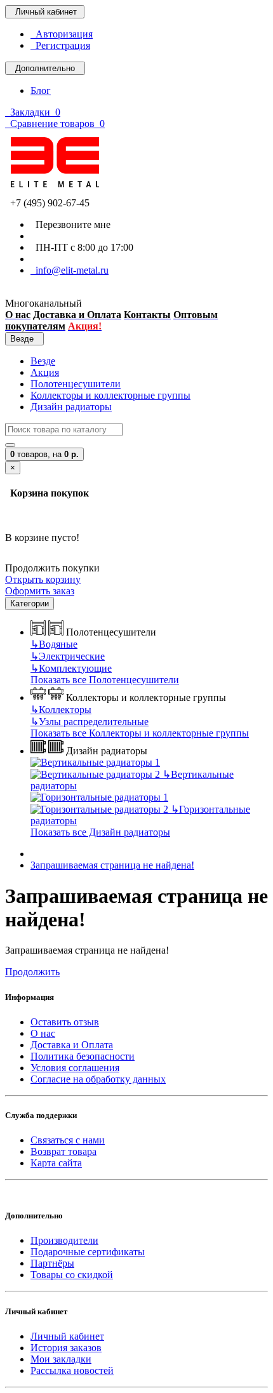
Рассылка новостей (72, 1370)
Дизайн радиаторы (71, 406)
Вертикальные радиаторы (132, 780)
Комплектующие (71, 668)
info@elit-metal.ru (69, 270)
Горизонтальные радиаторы (140, 815)
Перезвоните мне (70, 224)
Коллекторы (60, 709)
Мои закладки (60, 1359)
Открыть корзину (43, 579)
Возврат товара (63, 1151)
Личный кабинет (67, 1336)
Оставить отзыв (64, 1021)
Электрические (67, 656)
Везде (42, 361)
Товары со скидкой (71, 1274)
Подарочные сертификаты (87, 1251)
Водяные (53, 644)
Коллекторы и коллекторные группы (110, 395)
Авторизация (61, 34)
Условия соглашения (74, 1067)
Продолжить (32, 971)
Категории (29, 603)
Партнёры (52, 1263)
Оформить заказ (39, 590)
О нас (42, 1033)
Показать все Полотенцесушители (104, 679)
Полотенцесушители (75, 383)
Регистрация (60, 45)
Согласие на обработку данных (98, 1079)
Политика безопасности (82, 1056)
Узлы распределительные (89, 721)
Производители (64, 1240)
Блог (40, 90)
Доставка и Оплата (71, 1044)
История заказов (66, 1347)
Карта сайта (56, 1162)
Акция (44, 372)
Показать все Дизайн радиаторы (100, 832)
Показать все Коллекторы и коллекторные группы (139, 733)
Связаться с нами (67, 1140)
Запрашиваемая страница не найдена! (112, 865)
